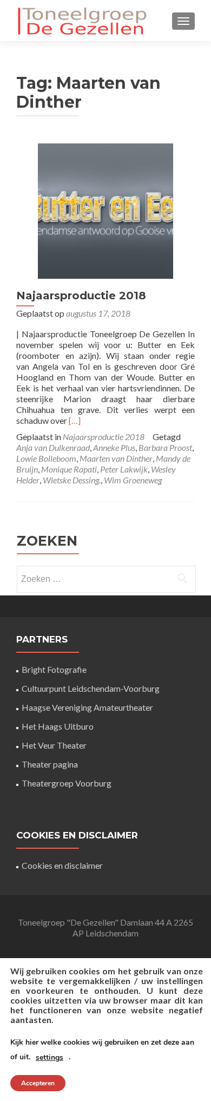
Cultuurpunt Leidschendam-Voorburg (91, 688)
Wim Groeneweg (133, 480)
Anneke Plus (114, 447)
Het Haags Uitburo (58, 726)
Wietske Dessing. (72, 480)
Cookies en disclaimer (62, 865)
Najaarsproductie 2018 (81, 295)
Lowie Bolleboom (46, 458)
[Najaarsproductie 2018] (105, 210)
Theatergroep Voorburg (66, 783)
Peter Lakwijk (124, 469)
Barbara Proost (165, 447)
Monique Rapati (69, 469)
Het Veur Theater (54, 745)
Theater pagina (50, 764)
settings (49, 1058)
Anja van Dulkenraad (53, 447)
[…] (75, 420)
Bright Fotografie (54, 669)
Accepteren (38, 1083)
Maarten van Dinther (116, 458)
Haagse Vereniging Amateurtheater (87, 707)
